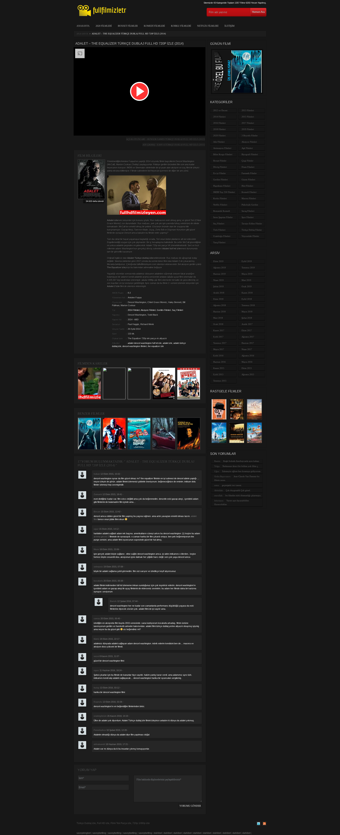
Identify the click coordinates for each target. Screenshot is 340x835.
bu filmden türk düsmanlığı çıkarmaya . (243, 495)
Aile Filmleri (219, 142)
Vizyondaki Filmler (250, 236)
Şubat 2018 (247, 318)
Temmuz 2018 (248, 305)
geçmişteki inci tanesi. (232, 485)
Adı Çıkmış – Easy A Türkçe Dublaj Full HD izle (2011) (173, 144)
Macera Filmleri (249, 198)
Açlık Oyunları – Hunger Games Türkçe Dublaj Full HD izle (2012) (165, 139)
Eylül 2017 (218, 337)
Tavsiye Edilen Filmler (252, 223)
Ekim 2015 (247, 368)
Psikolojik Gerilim (250, 205)
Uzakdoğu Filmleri (221, 236)
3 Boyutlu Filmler (250, 135)
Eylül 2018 (247, 299)
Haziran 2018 (219, 311)
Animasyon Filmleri (222, 148)
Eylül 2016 (218, 355)
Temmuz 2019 (248, 267)
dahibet (158, 833)
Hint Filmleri (247, 186)
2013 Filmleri (248, 110)
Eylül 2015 (218, 374)
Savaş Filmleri (248, 211)
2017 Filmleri (248, 123)
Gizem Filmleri (248, 179)
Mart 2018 (218, 318)
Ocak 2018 (218, 324)
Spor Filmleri (248, 217)
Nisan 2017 (247, 349)
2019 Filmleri (248, 129)
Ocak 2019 (247, 286)
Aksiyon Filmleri (148, 310)
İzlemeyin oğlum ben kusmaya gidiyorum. (241, 471)
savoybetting (99, 833)
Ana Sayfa (82, 33)
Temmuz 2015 (219, 381)
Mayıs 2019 (247, 274)
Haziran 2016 (219, 362)
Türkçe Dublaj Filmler (252, 230)
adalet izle (167, 343)
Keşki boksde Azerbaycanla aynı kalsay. (241, 461)
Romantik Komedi (221, 211)
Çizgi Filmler (247, 161)
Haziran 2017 (248, 343)
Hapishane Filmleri (221, 186)
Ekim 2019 (218, 261)
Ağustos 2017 (248, 337)
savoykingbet (84, 833)
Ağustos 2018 (219, 305)
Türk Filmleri (219, 230)
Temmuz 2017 (219, 343)
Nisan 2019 (218, 280)
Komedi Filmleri (154, 26)
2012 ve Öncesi (220, 110)
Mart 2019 (246, 280)
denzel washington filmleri (134, 346)
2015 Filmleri (248, 117)
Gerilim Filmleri (164, 310)
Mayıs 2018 (247, 311)
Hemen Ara (258, 11)
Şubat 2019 (218, 286)
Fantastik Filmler (249, 173)
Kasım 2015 (218, 368)
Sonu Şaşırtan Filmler (223, 217)
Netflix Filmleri (207, 26)
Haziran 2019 (219, 274)
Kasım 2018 (247, 293)
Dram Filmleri (248, 167)
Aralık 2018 (218, 293)
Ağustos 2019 (219, 267)
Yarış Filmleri (219, 242)
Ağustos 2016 (248, 355)
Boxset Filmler (128, 26)
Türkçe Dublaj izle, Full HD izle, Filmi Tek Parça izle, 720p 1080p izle (113, 823)
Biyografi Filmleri (250, 154)
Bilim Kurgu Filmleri (222, 154)
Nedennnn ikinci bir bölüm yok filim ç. (241, 466)
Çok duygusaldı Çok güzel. (238, 490)
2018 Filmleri (219, 129)
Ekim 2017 (247, 330)
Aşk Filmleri (247, 148)
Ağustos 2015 (248, 374)
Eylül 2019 (247, 261)
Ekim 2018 (218, 299)
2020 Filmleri (104, 26)
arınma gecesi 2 (101, 536)
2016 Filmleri (219, 123)
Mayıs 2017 (218, 349)
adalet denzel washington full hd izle (145, 343)
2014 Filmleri (134, 310)
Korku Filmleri (181, 26)
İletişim (230, 26)
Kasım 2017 (218, 330)
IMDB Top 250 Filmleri (224, 192)
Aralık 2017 (247, 324)
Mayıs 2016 (247, 362)
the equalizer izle (156, 346)
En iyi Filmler (219, 173)
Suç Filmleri (177, 310)
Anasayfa (83, 26)
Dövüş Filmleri (220, 167)
